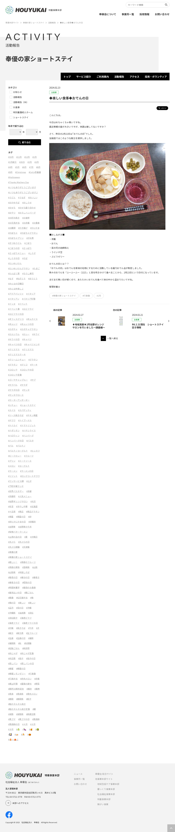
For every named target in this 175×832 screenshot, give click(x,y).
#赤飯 (37, 678)
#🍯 (31, 729)
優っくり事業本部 (106, 789)
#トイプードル (25, 420)
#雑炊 (29, 688)
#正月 (10, 607)
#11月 (19, 157)
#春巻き (36, 577)
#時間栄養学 (14, 587)
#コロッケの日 (27, 369)
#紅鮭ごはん (14, 648)
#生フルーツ (31, 633)
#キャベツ (27, 339)
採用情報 (144, 14)
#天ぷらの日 (24, 541)
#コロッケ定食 (15, 374)
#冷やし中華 (21, 506)
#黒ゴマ (11, 719)
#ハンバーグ (28, 435)
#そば (24, 258)
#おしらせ (27, 202)
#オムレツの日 (27, 324)
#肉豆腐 (11, 658)
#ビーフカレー (14, 455)
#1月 (34, 157)
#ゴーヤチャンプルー (18, 379)
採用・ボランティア (156, 76)
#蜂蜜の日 (20, 668)
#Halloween (14, 177)
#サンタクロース (16, 395)
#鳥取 (10, 714)
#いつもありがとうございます (22, 187)
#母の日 (19, 607)
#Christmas (20, 172)
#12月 (27, 157)
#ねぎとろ (20, 278)
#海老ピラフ (26, 617)
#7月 (31, 167)
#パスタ (30, 440)
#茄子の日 (30, 658)
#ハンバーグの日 (16, 440)
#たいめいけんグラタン (19, 268)
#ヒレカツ (35, 450)
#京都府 (11, 496)
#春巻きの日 (14, 582)
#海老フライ (14, 622)
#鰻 (34, 709)
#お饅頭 (11, 227)
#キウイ (36, 334)
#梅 (31, 597)
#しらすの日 (14, 258)
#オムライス (32, 319)
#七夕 (29, 481)
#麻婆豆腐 (30, 714)
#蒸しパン (13, 663)
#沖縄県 (11, 612)
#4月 (10, 167)
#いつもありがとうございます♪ (23, 192)
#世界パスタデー (16, 491)
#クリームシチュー (17, 359)
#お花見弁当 (14, 222)
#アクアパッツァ (16, 293)
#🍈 (18, 729)
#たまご (36, 268)
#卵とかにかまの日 (17, 521)
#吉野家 (11, 526)
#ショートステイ (28, 405)
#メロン (11, 465)
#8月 (38, 167)
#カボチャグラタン (29, 329)
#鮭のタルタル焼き (17, 704)
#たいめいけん (15, 263)
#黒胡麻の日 (14, 724)
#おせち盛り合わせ (27, 207)
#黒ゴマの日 (24, 719)
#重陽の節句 (26, 683)
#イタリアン (13, 298)
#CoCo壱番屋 (35, 172)
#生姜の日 (20, 638)
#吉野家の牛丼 (25, 526)
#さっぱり (27, 248)
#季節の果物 (14, 567)
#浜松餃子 (13, 617)
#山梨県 (11, 572)
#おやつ (11, 212)
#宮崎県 (26, 567)
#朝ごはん (29, 592)
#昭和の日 (27, 582)
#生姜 (10, 638)
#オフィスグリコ (16, 319)
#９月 (10, 729)
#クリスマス (14, 349)
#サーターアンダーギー (19, 400)
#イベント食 (14, 308)
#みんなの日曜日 (16, 283)
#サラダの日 (14, 389)
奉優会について (107, 14)
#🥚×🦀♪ (13, 739)
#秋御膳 (27, 643)
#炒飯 (10, 628)
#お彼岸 (26, 217)
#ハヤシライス (29, 430)
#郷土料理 (13, 683)
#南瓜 (20, 511)
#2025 (22, 162)
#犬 (37, 628)
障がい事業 (102, 804)
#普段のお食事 (29, 587)
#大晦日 (33, 536)
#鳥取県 (19, 714)
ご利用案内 (103, 76)
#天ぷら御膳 (14, 546)
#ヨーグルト (24, 465)
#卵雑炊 (32, 521)
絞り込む (26, 142)
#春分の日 (25, 577)
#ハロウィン (14, 435)
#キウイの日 (14, 339)
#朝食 (10, 597)
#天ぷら (11, 541)
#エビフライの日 (16, 314)
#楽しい (21, 602)
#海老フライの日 (30, 622)
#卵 (29, 516)
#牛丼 (30, 628)
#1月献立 (12, 162)
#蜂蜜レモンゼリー (17, 673)
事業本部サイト (12, 22)
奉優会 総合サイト (104, 773)
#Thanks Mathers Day (18, 182)
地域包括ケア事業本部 (108, 784)
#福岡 (30, 638)
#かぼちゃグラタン (29, 232)
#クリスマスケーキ (17, 354)
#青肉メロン (31, 693)
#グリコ (23, 364)
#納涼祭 (26, 648)
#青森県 (19, 693)
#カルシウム (14, 334)
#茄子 (20, 658)
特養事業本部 (103, 799)
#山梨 (34, 567)
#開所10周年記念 (16, 688)
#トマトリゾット (28, 425)
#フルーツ (28, 455)
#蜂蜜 (10, 668)
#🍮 (23, 734)
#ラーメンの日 (26, 471)
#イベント (22, 303)
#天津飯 (26, 546)
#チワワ (11, 420)
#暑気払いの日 (15, 592)
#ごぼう (28, 243)
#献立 (10, 633)
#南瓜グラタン (33, 511)
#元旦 (33, 501)
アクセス (134, 76)
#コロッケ (13, 369)
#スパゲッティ (24, 410)
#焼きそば (20, 628)
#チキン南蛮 (32, 415)
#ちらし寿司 (28, 273)
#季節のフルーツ (28, 562)
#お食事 (36, 222)
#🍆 (24, 729)
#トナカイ (13, 425)
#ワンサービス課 (16, 481)
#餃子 (28, 698)
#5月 (17, 167)
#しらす (32, 253)
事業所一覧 (128, 14)
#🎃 (29, 734)
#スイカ (11, 410)
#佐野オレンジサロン (18, 501)
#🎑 (10, 734)
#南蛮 (10, 516)
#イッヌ (11, 303)
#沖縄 (28, 607)
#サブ (33, 379)
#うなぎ (21, 197)
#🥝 (37, 729)
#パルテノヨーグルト (18, 450)
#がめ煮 (30, 238)
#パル (10, 445)
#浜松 (30, 612)
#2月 (99, 295)
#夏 (25, 536)
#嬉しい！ (13, 562)
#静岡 (10, 698)
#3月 (36, 162)
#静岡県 (19, 698)
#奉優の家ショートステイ (64, 295)
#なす (10, 278)
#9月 (10, 172)
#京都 (29, 491)
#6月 (24, 167)
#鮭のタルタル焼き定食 (19, 709)
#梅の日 (11, 602)
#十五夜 (11, 511)
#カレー (26, 334)
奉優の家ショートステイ (33, 22)
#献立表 (19, 633)
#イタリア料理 (28, 298)
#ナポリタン (14, 430)
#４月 (24, 724)
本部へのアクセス (20, 803)
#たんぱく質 (14, 273)
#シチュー (13, 405)
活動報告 (52, 22)
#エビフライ (28, 308)
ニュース (78, 773)
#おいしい (32, 197)
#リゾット (13, 476)
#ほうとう (32, 278)
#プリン (11, 460)
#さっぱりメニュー (17, 253)
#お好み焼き (14, 217)
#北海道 (33, 506)
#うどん (11, 197)
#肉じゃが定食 (27, 653)
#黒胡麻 (36, 719)
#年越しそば (24, 572)
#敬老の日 (13, 577)
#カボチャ (13, 329)
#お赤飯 (26, 222)
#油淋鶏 (21, 612)
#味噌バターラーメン (18, 531)
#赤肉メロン (26, 678)
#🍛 (16, 734)
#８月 (32, 724)
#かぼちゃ (13, 232)
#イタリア (30, 293)
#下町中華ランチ (16, 486)
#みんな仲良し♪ (16, 288)
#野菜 (37, 683)
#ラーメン (12, 471)
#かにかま (35, 227)
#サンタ (26, 389)
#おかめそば (14, 202)
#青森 (10, 693)
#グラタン (33, 359)
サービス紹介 (83, 76)
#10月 (11, 157)
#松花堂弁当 (21, 597)
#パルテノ (20, 445)
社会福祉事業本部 (106, 794)
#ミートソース (24, 460)
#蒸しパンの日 (27, 663)
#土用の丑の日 (15, 536)
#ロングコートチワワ (30, 476)
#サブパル (13, 384)
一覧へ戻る (112, 338)
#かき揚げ (22, 227)
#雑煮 (37, 688)
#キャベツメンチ (32, 344)
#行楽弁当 (13, 678)
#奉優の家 (13, 552)
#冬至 (10, 506)
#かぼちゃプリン (16, 238)
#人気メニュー (25, 496)
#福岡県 (11, 643)
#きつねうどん (15, 243)
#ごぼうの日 (14, 248)
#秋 (19, 643)
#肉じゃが (13, 653)
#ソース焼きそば (16, 415)
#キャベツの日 (15, 344)
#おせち (11, 207)
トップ (67, 76)
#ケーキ (33, 364)
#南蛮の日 (20, 516)
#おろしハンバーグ (27, 212)
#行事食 (86, 295)
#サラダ (23, 384)
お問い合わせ (162, 14)
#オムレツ (13, 324)
